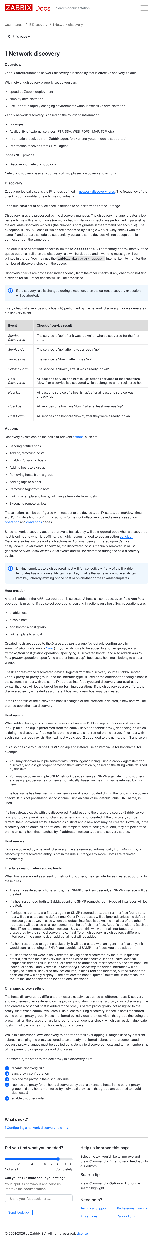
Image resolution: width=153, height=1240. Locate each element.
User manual (14, 25)
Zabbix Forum (127, 1216)
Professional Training (132, 1208)
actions (78, 437)
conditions (34, 522)
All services (88, 1216)
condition (126, 536)
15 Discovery (37, 25)
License (82, 1233)
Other (50, 648)
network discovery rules (97, 191)
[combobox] (95, 8)
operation (12, 522)
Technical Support (93, 1208)
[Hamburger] (144, 8)
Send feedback (18, 1212)
